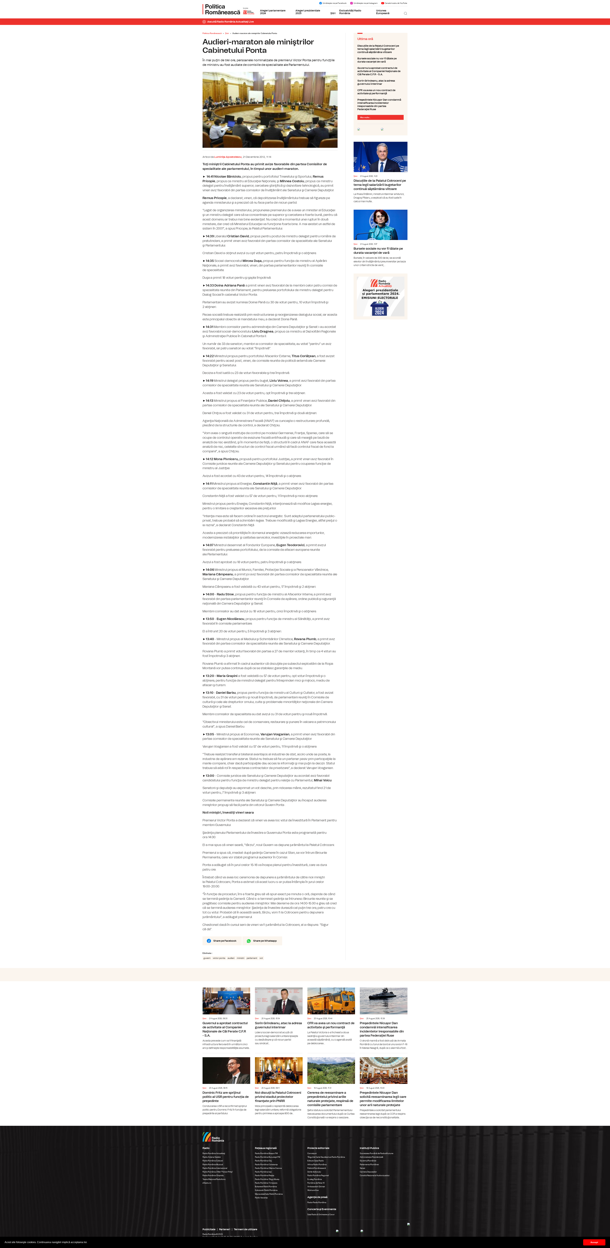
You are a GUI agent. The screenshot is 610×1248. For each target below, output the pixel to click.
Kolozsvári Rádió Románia (266, 1190)
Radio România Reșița (264, 1175)
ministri (240, 958)
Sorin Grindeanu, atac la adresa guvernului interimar (380, 82)
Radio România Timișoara (266, 1183)
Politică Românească (316, 1168)
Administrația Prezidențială (371, 1157)
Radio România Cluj (263, 1161)
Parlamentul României (369, 1164)
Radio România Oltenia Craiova (268, 1168)
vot (261, 958)
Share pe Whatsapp (265, 941)
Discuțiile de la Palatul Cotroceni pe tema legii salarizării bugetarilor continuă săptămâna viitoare (380, 49)
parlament (252, 958)
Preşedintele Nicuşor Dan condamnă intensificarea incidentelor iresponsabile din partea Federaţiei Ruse (380, 105)
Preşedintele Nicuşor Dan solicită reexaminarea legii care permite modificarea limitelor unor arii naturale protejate (383, 1086)
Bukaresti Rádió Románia (266, 1187)
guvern (206, 958)
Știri (333, 13)
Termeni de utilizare (245, 1229)
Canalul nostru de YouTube (396, 3)
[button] (88, 1242)
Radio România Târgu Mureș (267, 1179)
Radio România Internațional (215, 1168)
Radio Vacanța (261, 1198)
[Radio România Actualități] (228, 9)
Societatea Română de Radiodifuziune (376, 1153)
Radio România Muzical (213, 1164)
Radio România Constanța (266, 1164)
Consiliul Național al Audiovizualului (375, 1175)
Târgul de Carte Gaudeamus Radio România (326, 1157)
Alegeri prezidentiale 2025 (307, 12)
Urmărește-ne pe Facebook (334, 3)
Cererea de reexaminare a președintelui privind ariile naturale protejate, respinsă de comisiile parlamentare (331, 1086)
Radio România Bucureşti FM (267, 1157)
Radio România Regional (318, 1175)
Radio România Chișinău (213, 1175)
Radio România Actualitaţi (214, 1153)
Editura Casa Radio (315, 1161)
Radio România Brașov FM (266, 1153)
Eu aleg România (314, 1179)
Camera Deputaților (368, 1172)
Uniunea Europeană (382, 12)
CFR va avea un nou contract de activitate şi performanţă (380, 92)
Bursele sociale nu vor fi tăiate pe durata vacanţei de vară (380, 60)
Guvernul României (368, 1161)
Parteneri (224, 1229)
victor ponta (219, 958)
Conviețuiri (312, 1153)
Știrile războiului (314, 1172)
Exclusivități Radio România (350, 12)
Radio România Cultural (213, 1161)
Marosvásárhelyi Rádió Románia (269, 1194)
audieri (231, 958)
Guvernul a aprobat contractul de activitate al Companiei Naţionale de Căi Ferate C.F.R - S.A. (380, 71)
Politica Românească (212, 33)
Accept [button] (594, 1242)
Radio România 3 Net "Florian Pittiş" (218, 1172)
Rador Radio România (316, 1202)
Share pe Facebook (224, 941)
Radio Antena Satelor (212, 1157)
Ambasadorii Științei (316, 1187)
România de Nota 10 (316, 1183)
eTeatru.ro (207, 1183)
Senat (362, 1168)
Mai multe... (365, 117)
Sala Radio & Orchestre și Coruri (321, 1214)
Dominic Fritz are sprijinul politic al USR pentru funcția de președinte (226, 1084)
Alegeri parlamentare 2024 (272, 12)
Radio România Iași (263, 1172)
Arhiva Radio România (317, 1164)
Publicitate (209, 1229)
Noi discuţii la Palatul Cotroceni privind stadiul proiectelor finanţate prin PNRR (279, 1084)
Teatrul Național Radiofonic (214, 1179)
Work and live (313, 1190)
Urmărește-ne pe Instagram (366, 3)
